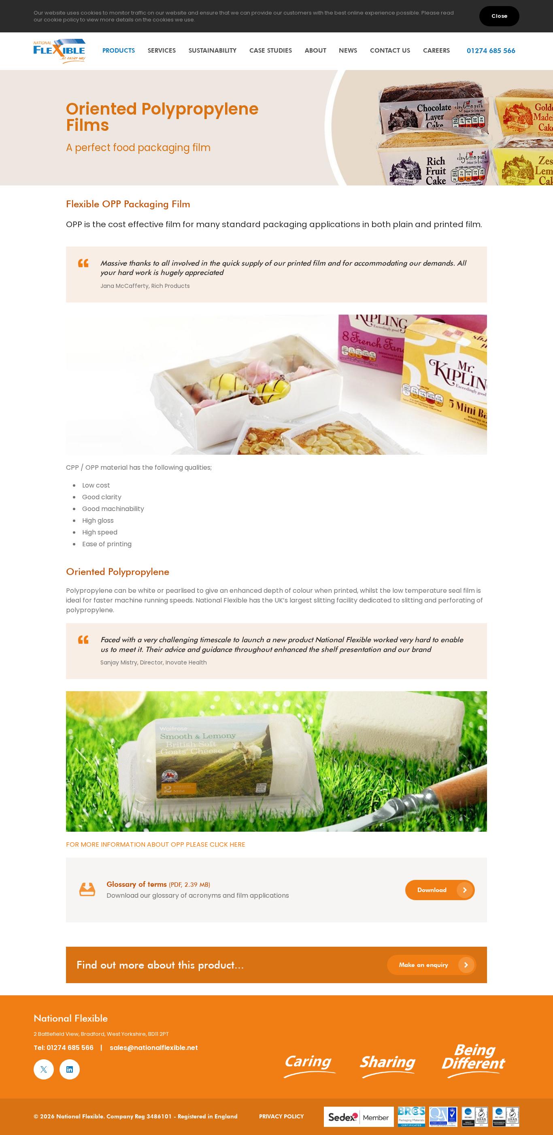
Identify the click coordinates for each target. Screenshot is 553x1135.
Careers (436, 50)
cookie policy (61, 19)
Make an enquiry (423, 965)
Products (118, 50)
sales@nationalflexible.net (154, 1047)
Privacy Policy (281, 1116)
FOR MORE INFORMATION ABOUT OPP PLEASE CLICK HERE (155, 844)
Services (162, 50)
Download (432, 890)
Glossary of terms (136, 884)
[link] (60, 51)
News (348, 50)
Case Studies (270, 50)
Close (499, 16)
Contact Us (390, 50)
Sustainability (212, 50)
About (315, 50)
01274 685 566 (70, 1047)
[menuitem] (118, 50)
